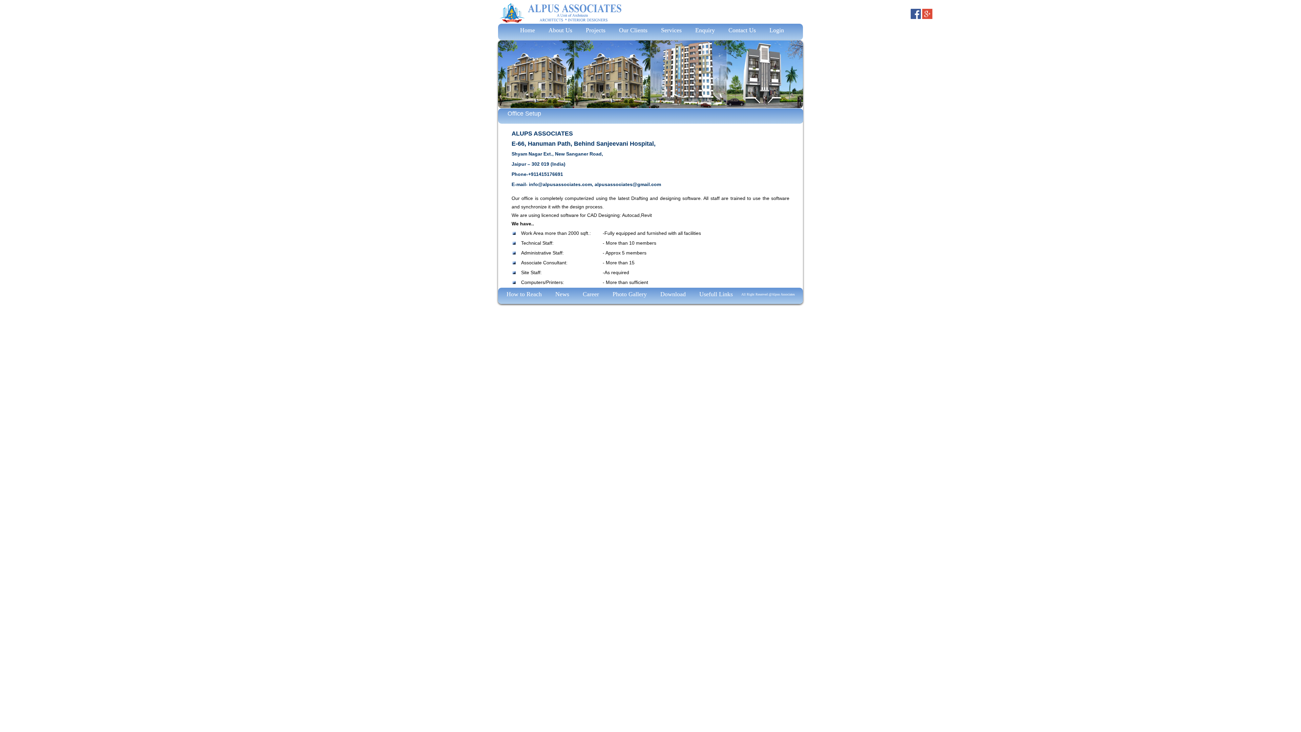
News (562, 294)
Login (776, 30)
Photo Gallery (630, 294)
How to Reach (524, 294)
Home (526, 30)
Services (671, 30)
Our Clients (633, 30)
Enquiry (705, 30)
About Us (560, 30)
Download (673, 294)
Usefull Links (716, 294)
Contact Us (742, 30)
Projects (595, 30)
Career (591, 294)
